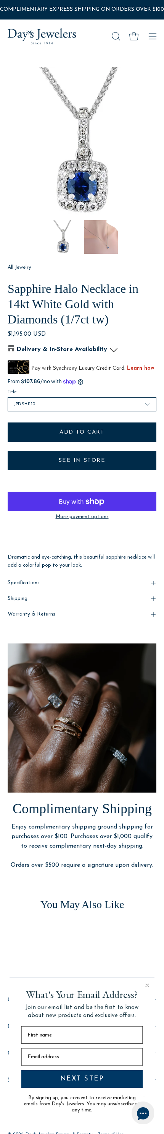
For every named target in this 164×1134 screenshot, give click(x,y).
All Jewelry (19, 267)
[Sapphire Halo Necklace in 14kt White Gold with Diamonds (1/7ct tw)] (63, 237)
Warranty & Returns (31, 614)
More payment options (82, 516)
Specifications (24, 582)
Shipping (17, 598)
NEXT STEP (82, 1079)
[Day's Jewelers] (42, 36)
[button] (115, 36)
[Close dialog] (147, 985)
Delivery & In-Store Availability (61, 349)
